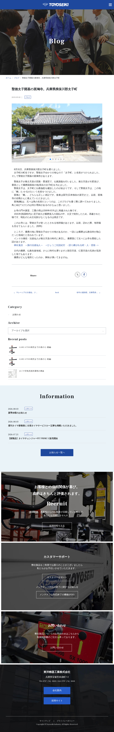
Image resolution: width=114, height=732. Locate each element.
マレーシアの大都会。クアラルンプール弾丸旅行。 (29, 292)
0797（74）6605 (49, 681)
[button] (50, 159)
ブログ (27, 97)
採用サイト (57, 700)
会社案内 (57, 690)
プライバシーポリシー (66, 721)
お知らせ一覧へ (57, 452)
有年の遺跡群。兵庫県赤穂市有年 (89, 292)
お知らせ (16, 314)
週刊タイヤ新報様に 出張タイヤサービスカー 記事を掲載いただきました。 (43, 425)
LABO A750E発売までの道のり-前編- (35, 359)
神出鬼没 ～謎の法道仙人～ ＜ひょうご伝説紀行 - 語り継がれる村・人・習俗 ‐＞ (56, 245)
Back (57, 292)
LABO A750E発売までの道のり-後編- (35, 347)
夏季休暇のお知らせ (17, 413)
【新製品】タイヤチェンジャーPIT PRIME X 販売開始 (33, 438)
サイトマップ (45, 721)
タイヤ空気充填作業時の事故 (31, 371)
